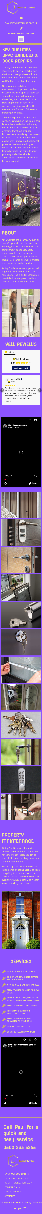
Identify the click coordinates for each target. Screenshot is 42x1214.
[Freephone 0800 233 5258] (21, 28)
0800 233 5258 (19, 1147)
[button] (21, 39)
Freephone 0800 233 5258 (21, 33)
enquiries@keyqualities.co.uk (21, 23)
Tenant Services (13, 1191)
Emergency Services (15, 1178)
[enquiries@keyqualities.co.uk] (21, 17)
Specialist (9, 1196)
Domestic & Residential (17, 1182)
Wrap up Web (21, 1208)
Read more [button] (9, 401)
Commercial (11, 1187)
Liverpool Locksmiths (16, 1173)
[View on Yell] (7, 380)
